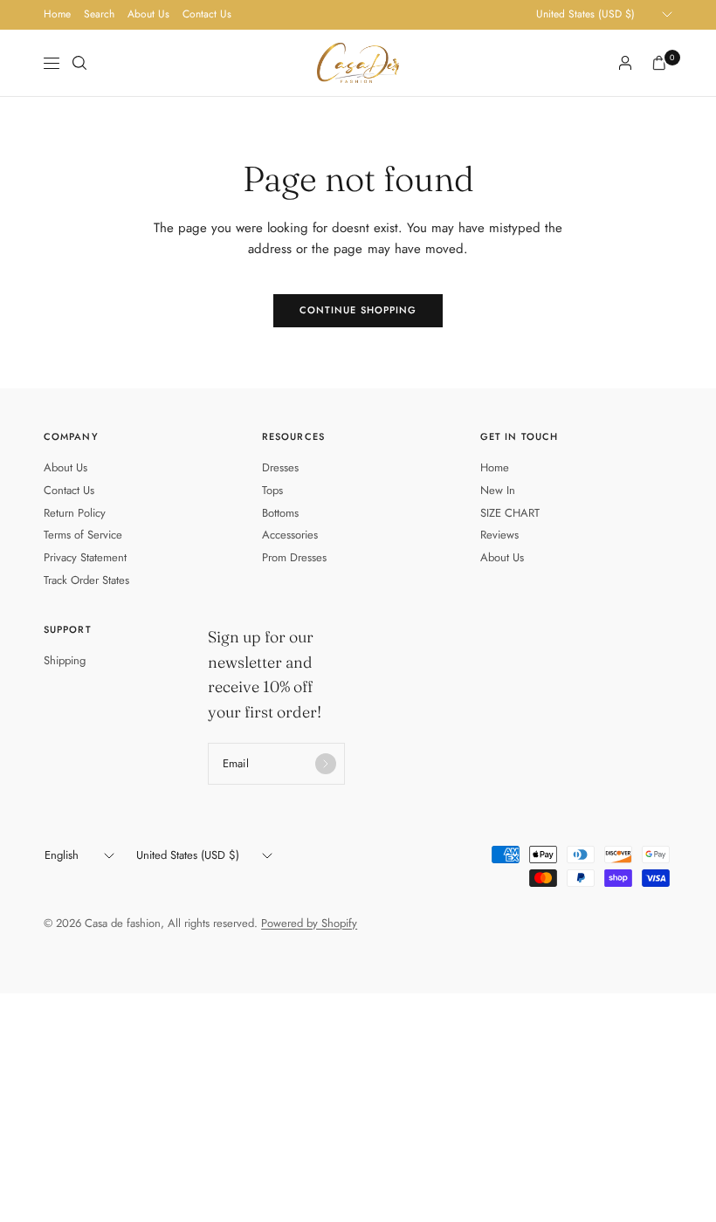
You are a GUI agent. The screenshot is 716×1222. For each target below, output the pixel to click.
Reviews (499, 534)
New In (497, 490)
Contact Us (206, 14)
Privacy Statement (85, 557)
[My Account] (625, 63)
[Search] (79, 63)
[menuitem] (57, 15)
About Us (148, 14)
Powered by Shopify (309, 923)
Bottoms (280, 513)
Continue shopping (358, 310)
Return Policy (75, 513)
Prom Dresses (294, 557)
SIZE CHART (510, 513)
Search (99, 14)
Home (57, 14)
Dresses (280, 467)
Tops (272, 490)
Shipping (65, 660)
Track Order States (86, 580)
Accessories (290, 534)
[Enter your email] (325, 763)
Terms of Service (83, 534)
